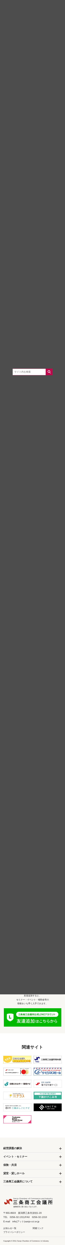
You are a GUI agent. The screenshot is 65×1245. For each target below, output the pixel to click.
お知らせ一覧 (9, 1228)
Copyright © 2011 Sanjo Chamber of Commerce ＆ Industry (26, 1241)
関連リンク (38, 1228)
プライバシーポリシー (14, 1232)
